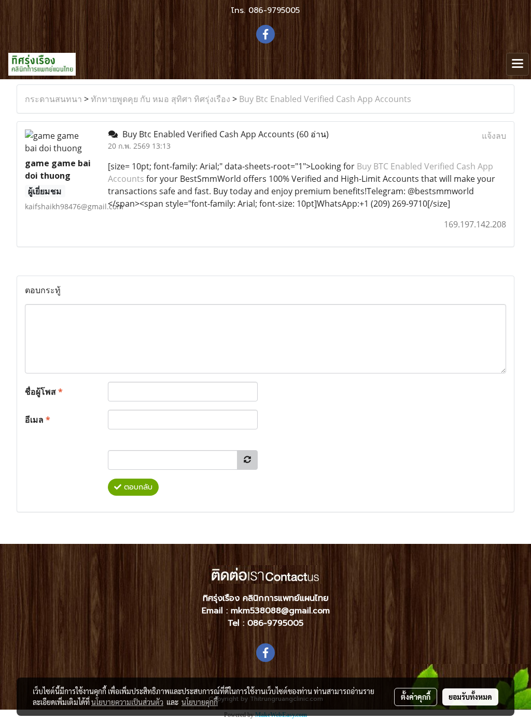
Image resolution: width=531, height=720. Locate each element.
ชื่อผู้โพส (44, 391)
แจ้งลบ (494, 135)
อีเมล (37, 419)
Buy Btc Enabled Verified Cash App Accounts (325, 99)
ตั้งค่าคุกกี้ (415, 696)
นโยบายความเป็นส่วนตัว (127, 702)
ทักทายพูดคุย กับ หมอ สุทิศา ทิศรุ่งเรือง (160, 99)
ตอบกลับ (136, 487)
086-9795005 (274, 10)
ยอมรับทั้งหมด (470, 696)
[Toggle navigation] (517, 64)
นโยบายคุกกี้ (199, 702)
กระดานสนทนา (53, 99)
